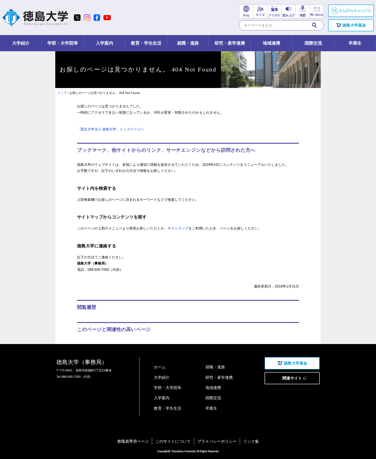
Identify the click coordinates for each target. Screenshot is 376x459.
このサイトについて (173, 441)
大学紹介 (162, 377)
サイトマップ (178, 228)
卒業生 (211, 408)
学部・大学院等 (167, 388)
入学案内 (162, 398)
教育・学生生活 (167, 408)
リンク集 (251, 441)
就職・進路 (215, 367)
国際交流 (213, 398)
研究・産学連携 (219, 377)
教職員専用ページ (133, 441)
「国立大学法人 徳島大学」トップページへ (110, 129)
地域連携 (213, 388)
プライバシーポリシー (217, 441)
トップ (62, 93)
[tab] (21, 43)
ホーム (160, 367)
